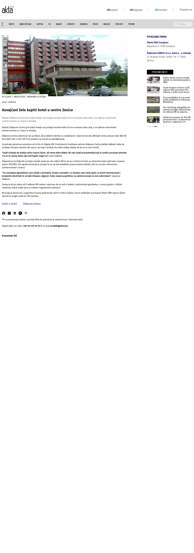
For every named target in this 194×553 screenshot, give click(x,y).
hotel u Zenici (9, 203)
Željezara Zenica (32, 203)
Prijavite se (186, 9)
